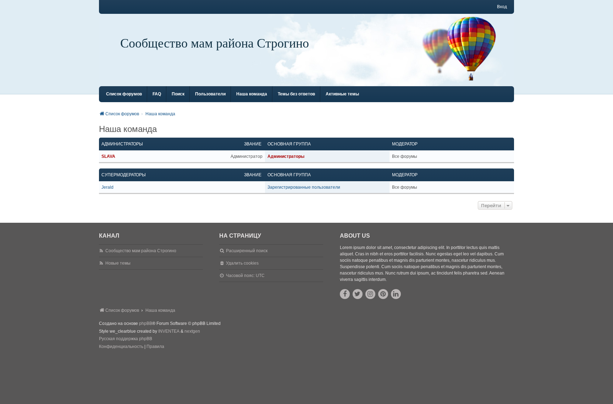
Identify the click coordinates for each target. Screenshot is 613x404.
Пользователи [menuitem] (210, 94)
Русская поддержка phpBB (125, 338)
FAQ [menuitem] (157, 94)
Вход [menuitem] (502, 6)
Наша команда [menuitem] (251, 94)
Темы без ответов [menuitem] (296, 94)
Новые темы (118, 263)
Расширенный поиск (246, 250)
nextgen (192, 331)
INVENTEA (169, 331)
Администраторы (122, 144)
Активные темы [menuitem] (342, 94)
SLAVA (108, 156)
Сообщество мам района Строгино (214, 42)
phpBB (145, 323)
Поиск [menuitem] (178, 94)
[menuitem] (121, 347)
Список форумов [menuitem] (124, 94)
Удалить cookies (242, 263)
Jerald (107, 187)
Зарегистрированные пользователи (303, 187)
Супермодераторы (123, 174)
